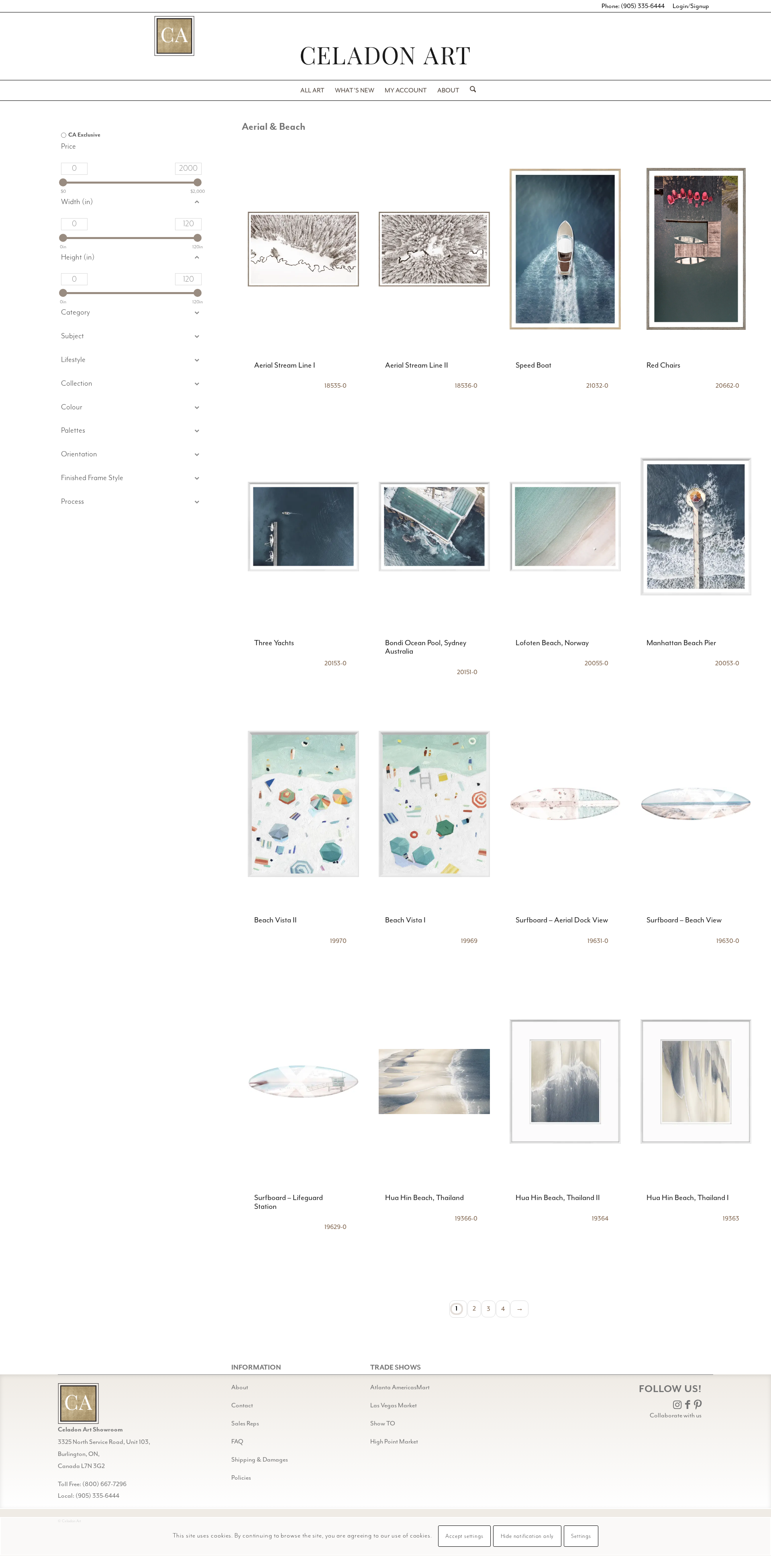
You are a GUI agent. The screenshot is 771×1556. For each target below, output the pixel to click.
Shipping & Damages (259, 1460)
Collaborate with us (676, 1415)
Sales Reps (245, 1423)
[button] (131, 336)
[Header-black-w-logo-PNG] (385, 55)
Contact (242, 1405)
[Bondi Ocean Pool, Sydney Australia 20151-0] (434, 527)
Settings (581, 1537)
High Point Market (394, 1441)
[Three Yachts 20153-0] (303, 527)
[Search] (470, 90)
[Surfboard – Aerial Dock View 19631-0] (565, 804)
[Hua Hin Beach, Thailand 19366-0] (434, 1081)
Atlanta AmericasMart (400, 1387)
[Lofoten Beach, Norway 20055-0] (565, 527)
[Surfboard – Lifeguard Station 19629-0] (303, 1081)
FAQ (237, 1441)
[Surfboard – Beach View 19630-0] (696, 804)
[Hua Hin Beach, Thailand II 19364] (565, 1081)
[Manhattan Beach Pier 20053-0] (696, 527)
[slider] (63, 182)
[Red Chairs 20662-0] (696, 249)
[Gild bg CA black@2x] (78, 1403)
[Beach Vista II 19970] (303, 804)
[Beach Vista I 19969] (434, 804)
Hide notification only (527, 1537)
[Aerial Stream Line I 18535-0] (303, 249)
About (239, 1387)
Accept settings (464, 1537)
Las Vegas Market (393, 1405)
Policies (241, 1478)
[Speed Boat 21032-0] (565, 249)
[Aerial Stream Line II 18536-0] (434, 249)
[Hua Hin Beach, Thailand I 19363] (696, 1081)
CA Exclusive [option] (84, 135)
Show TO (382, 1423)
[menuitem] (312, 90)
